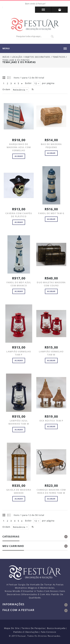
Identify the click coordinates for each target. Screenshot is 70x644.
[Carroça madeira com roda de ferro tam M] (51, 462)
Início (5, 57)
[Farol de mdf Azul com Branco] (19, 254)
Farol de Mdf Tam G (51, 213)
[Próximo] (21, 83)
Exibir (28, 83)
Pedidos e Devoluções (26, 631)
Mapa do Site (11, 628)
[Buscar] (52, 36)
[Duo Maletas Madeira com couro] (51, 254)
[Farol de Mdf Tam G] (51, 185)
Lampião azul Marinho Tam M (18, 422)
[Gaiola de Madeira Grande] (19, 462)
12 (35, 83)
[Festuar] (35, 24)
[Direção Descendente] (32, 89)
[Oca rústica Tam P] (51, 393)
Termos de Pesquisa (33, 628)
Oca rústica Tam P (51, 420)
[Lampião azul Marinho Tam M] (19, 393)
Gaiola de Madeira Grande (18, 491)
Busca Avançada (56, 628)
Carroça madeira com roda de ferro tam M (51, 491)
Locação (17, 57)
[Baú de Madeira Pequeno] (51, 116)
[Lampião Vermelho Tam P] (19, 323)
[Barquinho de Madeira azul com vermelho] (19, 116)
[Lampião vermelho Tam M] (51, 323)
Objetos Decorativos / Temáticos (45, 57)
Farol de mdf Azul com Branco (19, 284)
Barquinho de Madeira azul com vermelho (19, 147)
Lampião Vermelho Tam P (18, 353)
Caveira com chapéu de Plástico (18, 215)
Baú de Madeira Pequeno (51, 146)
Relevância (19, 89)
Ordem (6, 89)
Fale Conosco (48, 631)
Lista (9, 77)
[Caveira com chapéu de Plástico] (19, 185)
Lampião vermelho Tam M (51, 353)
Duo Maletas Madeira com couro (51, 284)
